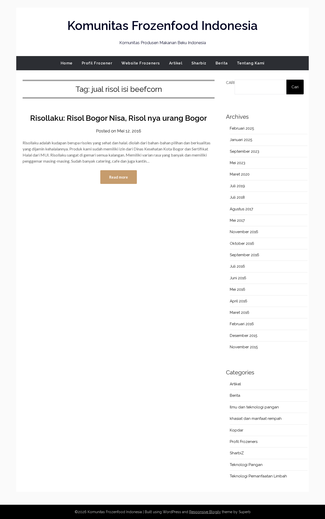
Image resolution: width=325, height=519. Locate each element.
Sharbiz (198, 63)
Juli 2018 (237, 197)
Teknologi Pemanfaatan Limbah (258, 476)
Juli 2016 (237, 266)
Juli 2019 (237, 186)
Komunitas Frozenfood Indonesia (162, 26)
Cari (230, 82)
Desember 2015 (243, 335)
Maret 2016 (239, 312)
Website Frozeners (140, 63)
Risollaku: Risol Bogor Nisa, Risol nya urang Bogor (118, 118)
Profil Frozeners (243, 441)
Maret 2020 (240, 174)
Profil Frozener (97, 63)
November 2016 (244, 232)
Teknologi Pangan (246, 464)
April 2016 (238, 301)
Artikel (176, 63)
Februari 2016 (242, 324)
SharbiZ (237, 453)
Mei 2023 (237, 163)
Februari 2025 (242, 128)
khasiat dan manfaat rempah (256, 418)
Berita (222, 63)
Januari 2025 (241, 139)
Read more (118, 177)
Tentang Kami (251, 63)
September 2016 (244, 255)
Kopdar (236, 430)
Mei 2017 (237, 220)
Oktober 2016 (242, 243)
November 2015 (244, 347)
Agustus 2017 (241, 209)
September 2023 (244, 151)
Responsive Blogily (205, 512)
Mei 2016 (237, 289)
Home (67, 63)
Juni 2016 (238, 278)
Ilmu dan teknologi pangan (254, 407)
